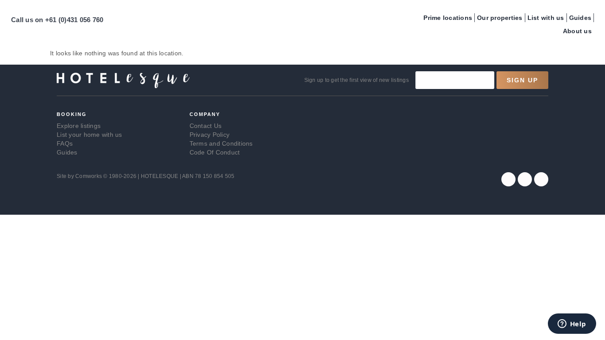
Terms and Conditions (221, 143)
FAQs (65, 143)
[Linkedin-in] (541, 179)
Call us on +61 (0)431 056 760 (57, 19)
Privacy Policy (210, 134)
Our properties (500, 17)
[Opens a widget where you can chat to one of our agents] (571, 324)
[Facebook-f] (508, 179)
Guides (580, 17)
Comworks (89, 176)
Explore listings (79, 125)
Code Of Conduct (215, 152)
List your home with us (89, 134)
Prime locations (447, 17)
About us (577, 31)
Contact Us (206, 125)
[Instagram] (525, 179)
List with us (545, 17)
